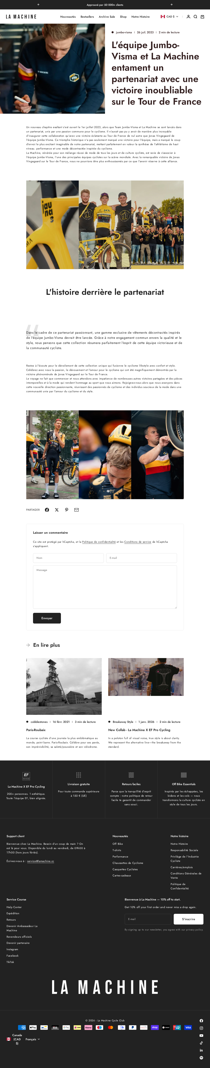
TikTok (10, 962)
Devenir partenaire (18, 943)
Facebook (12, 956)
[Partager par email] (76, 509)
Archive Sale (107, 17)
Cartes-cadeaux (122, 875)
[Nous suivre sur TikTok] (201, 1043)
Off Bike (118, 844)
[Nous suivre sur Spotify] (201, 1058)
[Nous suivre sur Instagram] (201, 1028)
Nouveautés (68, 17)
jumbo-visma (124, 32)
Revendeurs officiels (19, 937)
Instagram (12, 949)
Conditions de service (137, 542)
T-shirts (117, 850)
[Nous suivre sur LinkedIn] (201, 1050)
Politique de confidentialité (99, 542)
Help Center (14, 907)
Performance (120, 857)
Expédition (13, 913)
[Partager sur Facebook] (47, 509)
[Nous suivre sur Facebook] (201, 1021)
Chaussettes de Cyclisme (128, 863)
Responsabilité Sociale (184, 850)
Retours (11, 920)
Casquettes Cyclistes (125, 869)
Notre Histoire (140, 17)
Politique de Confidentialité (180, 886)
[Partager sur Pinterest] (66, 509)
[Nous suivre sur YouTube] (201, 1035)
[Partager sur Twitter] (56, 509)
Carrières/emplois (182, 867)
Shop (123, 17)
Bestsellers (87, 17)
